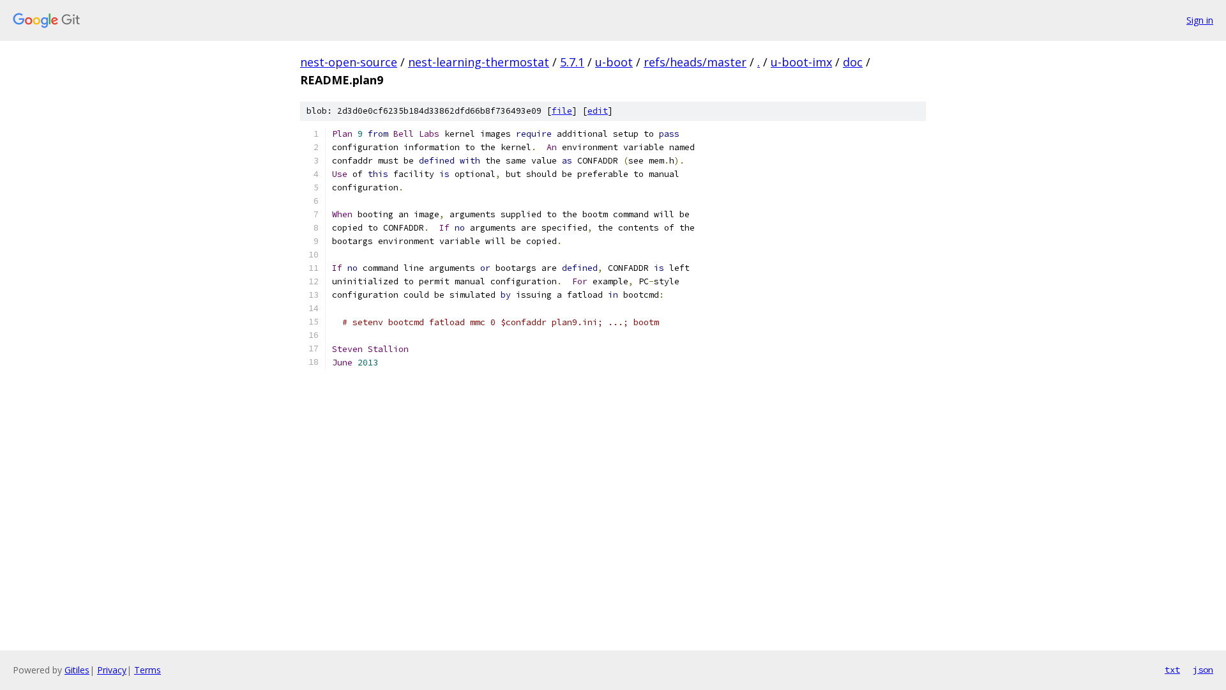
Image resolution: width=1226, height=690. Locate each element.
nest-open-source (348, 62)
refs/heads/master (695, 62)
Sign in (1199, 20)
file (562, 110)
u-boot (614, 62)
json (1203, 669)
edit (597, 110)
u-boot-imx (801, 62)
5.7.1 (572, 62)
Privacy (111, 670)
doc (853, 62)
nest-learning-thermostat (478, 62)
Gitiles (76, 670)
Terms (147, 670)
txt (1172, 669)
